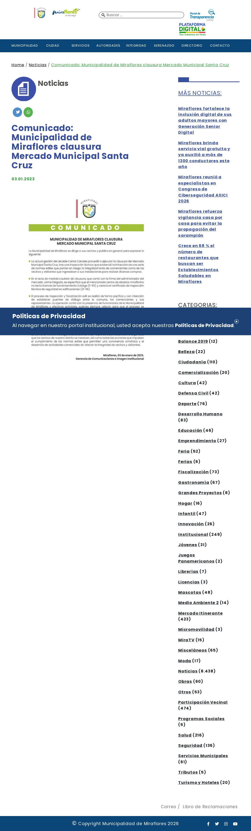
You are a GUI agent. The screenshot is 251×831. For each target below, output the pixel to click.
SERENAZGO (164, 45)
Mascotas (189, 592)
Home (18, 65)
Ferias (185, 461)
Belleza (186, 352)
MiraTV (186, 640)
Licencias (189, 582)
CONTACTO (220, 45)
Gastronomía (193, 482)
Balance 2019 (193, 341)
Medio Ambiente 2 (198, 603)
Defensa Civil (193, 393)
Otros (184, 692)
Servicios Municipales (203, 756)
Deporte (187, 404)
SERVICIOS (81, 45)
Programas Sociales (201, 719)
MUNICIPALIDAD (25, 45)
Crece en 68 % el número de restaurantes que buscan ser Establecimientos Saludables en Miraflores (198, 263)
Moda (184, 661)
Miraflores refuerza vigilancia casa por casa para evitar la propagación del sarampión (200, 223)
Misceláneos (192, 650)
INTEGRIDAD (136, 45)
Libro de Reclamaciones (210, 807)
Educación (190, 430)
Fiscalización (193, 472)
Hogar (185, 503)
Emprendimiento (197, 441)
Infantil (186, 513)
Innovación (191, 524)
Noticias (38, 65)
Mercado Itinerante (200, 613)
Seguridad (190, 745)
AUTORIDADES (108, 45)
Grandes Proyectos (200, 493)
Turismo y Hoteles (198, 782)
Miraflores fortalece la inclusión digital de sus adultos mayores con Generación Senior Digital (205, 120)
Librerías (188, 571)
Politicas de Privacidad (204, 325)
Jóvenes (187, 545)
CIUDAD (52, 45)
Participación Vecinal (203, 702)
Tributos (188, 772)
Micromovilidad (196, 629)
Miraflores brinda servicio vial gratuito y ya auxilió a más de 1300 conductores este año (204, 155)
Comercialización (198, 372)
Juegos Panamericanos (196, 558)
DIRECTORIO (192, 45)
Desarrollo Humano (200, 414)
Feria (184, 451)
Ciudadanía (192, 362)
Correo (168, 807)
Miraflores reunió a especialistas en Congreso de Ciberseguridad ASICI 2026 (203, 189)
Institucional (193, 534)
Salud (185, 735)
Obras (185, 681)
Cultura (187, 383)
